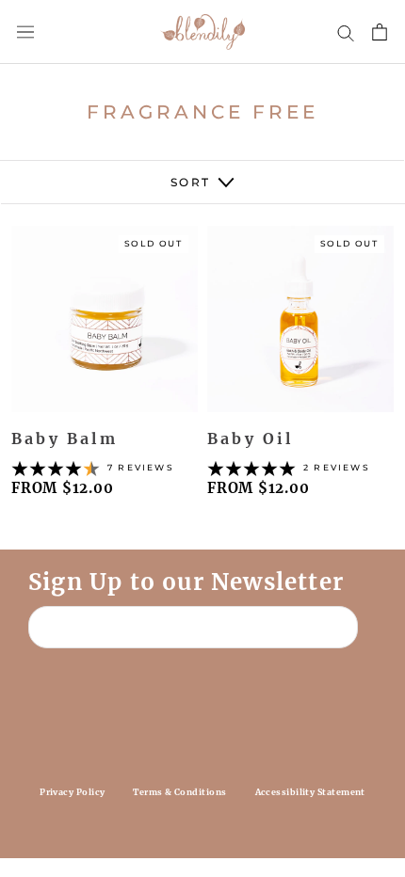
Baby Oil (250, 438)
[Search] (345, 32)
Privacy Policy (72, 792)
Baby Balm (64, 438)
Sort (193, 182)
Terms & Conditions (179, 792)
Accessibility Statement (310, 792)
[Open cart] (379, 32)
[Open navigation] (25, 32)
